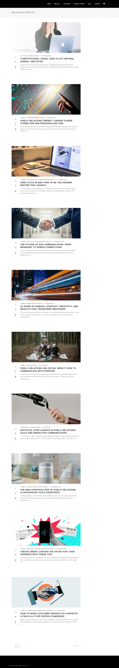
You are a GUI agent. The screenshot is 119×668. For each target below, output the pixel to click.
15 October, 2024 (62, 548)
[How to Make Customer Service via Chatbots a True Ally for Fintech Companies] (46, 592)
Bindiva (23, 117)
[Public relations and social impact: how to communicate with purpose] (46, 347)
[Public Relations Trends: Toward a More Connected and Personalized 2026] (46, 99)
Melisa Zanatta (25, 427)
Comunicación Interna (32, 179)
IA (27, 117)
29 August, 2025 (50, 303)
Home (91, 16)
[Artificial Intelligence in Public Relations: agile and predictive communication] (46, 409)
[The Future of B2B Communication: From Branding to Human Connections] (46, 223)
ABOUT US (57, 4)
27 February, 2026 (46, 55)
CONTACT (97, 4)
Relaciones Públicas (33, 55)
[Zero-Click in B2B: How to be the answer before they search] (46, 161)
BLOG (89, 4)
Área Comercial (30, 241)
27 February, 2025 (56, 486)
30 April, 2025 (47, 427)
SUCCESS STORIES (79, 4)
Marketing (30, 117)
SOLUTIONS (67, 4)
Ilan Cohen (24, 55)
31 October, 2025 (62, 179)
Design (36, 548)
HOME (49, 4)
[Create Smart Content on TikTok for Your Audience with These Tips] (46, 530)
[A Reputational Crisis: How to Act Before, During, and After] (46, 37)
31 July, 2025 (44, 365)
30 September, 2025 (58, 241)
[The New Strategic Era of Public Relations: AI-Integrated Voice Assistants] (46, 468)
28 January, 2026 (51, 117)
